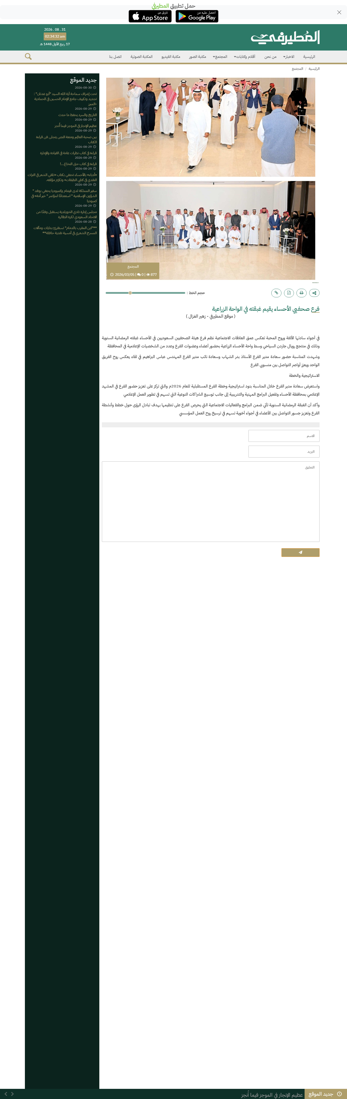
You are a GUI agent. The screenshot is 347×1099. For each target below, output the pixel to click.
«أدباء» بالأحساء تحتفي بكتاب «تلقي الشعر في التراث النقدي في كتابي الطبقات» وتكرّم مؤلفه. (62, 177)
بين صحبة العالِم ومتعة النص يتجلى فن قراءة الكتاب (66, 139)
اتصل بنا (115, 56)
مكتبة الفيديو (171, 56)
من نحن (270, 56)
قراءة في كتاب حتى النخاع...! (78, 164)
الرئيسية (309, 56)
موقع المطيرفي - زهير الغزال (210, 316)
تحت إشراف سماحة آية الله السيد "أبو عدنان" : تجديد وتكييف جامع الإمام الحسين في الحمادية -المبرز (65, 99)
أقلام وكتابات (245, 56)
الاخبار (290, 56)
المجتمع (221, 56)
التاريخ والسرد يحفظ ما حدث (77, 115)
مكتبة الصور (197, 56)
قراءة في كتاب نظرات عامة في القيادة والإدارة (68, 153)
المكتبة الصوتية (141, 56)
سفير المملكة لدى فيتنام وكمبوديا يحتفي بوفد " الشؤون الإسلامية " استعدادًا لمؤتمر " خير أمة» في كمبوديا (64, 196)
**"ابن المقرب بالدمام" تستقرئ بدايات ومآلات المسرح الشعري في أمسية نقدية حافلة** (65, 230)
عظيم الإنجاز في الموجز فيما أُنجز (76, 126)
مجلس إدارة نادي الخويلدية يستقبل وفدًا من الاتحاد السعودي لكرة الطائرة (66, 214)
